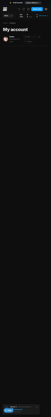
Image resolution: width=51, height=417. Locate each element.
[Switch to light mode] (19, 9)
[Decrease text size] (34, 37)
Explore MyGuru (33, 3)
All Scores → (43, 15)
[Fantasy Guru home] (5, 9)
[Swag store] (23, 9)
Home (5, 23)
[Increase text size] (39, 37)
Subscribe (37, 9)
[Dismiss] (36, 406)
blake (11, 37)
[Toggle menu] (46, 9)
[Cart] (28, 9)
